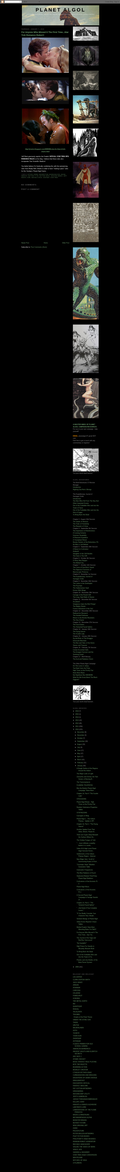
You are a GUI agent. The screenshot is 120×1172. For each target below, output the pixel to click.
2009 (77, 967)
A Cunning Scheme (79, 533)
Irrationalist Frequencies (85, 870)
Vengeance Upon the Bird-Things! (84, 604)
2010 (77, 729)
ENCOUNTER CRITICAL (81, 1083)
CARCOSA (76, 990)
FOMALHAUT (77, 996)
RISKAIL (76, 1009)
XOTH (75, 1030)
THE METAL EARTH (80, 1001)
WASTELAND (77, 1157)
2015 (77, 714)
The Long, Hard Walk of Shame (83, 597)
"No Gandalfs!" (82, 943)
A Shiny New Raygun (80, 560)
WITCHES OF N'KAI (80, 1160)
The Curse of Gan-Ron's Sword (83, 567)
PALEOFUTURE (78, 1131)
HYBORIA (76, 998)
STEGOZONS (81, 799)
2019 (77, 711)
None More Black (79, 673)
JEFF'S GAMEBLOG (80, 1096)
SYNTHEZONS (82, 813)
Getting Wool (44, 176)
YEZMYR (76, 1033)
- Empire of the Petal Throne (82, 1017)
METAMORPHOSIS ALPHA (82, 1117)
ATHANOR (76, 988)
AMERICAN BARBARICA (81, 1049)
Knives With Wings (79, 590)
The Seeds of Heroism (80, 521)
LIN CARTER (77, 977)
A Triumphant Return (80, 540)
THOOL (75, 1022)
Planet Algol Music (83, 887)
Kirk (29, 177)
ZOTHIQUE (77, 1041)
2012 (77, 723)
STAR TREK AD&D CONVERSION (85, 1155)
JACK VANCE (77, 982)
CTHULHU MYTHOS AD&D (82, 1072)
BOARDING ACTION (80, 1067)
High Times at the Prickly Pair (83, 670)
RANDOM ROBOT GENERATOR (84, 1141)
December (81, 732)
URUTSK (76, 1025)
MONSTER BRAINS (80, 1120)
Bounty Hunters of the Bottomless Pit (85, 542)
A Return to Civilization (80, 549)
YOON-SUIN (77, 1036)
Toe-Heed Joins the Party (81, 668)
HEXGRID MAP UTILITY (81, 1094)
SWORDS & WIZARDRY (81, 1152)
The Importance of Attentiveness (84, 531)
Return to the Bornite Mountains (83, 618)
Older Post (65, 243)
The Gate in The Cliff (80, 556)
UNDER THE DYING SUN (82, 1020)
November (81, 735)
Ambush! (76, 551)
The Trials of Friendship (81, 524)
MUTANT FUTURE (79, 1123)
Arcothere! (76, 602)
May (79, 753)
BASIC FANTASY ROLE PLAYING (85, 1062)
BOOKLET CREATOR (80, 1070)
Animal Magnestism (41, 174)
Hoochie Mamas (57, 176)
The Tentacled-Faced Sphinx (82, 627)
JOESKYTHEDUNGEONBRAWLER (85, 1099)
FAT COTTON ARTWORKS (82, 1088)
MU (74, 1004)
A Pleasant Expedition (80, 537)
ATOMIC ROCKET (79, 1059)
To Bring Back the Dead (81, 515)
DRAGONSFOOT (79, 1080)
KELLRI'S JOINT (78, 1102)
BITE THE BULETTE (80, 1064)
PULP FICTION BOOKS (81, 1136)
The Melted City (78, 563)
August (79, 744)
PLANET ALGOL (61, 10)
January (80, 766)
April (79, 756)
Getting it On (33, 176)
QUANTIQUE (77, 1006)
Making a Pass (37, 177)
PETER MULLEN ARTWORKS (83, 1133)
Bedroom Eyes (54, 174)
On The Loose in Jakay (81, 666)
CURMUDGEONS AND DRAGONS (85, 1075)
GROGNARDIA (78, 1091)
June (79, 750)
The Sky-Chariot (78, 620)
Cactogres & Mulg (83, 816)
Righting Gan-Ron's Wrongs (82, 489)
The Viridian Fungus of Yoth (86, 840)
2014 (77, 717)
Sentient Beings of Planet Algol (87, 919)
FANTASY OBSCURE (80, 1086)
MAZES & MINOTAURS (81, 1115)
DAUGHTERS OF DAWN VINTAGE (85, 1078)
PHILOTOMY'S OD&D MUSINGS (84, 1139)
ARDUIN (76, 985)
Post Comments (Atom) (39, 247)
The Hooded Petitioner (80, 615)
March (79, 759)
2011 (77, 726)
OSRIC (75, 1128)
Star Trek (54, 177)
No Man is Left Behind (80, 544)
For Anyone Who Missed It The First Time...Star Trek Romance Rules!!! (45, 33)
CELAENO (76, 993)
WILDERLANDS (78, 1028)
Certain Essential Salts (80, 650)
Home (46, 243)
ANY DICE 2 (77, 1056)
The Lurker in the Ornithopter (82, 583)
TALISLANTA (77, 1012)
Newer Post (25, 243)
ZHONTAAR (77, 1038)
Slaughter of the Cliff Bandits (82, 554)
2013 (77, 720)
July (79, 747)
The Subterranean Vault (81, 588)
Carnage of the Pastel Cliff (82, 595)
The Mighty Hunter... (80, 606)
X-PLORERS (77, 1163)
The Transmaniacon (83, 782)
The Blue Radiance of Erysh (86, 873)
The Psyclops (77, 586)
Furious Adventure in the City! (83, 608)
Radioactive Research (80, 613)
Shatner (46, 177)
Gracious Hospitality (80, 535)
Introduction (77, 487)
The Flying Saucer (79, 631)
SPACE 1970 (77, 1149)
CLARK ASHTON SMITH (81, 980)
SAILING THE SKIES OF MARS (84, 1147)
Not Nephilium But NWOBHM (83, 675)
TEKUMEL (76, 1014)
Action (30, 174)
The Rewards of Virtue (80, 526)
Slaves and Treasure (80, 645)
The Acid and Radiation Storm (83, 659)
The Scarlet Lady (78, 634)
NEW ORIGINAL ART (80, 1125)
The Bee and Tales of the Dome (83, 643)
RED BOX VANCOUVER (81, 1144)
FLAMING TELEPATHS (85, 785)
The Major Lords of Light (85, 774)
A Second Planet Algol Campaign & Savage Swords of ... (87, 897)
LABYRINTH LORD (79, 1107)
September (81, 741)
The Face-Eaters (78, 624)
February (80, 762)
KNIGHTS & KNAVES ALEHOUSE (85, 1104)
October (80, 738)
